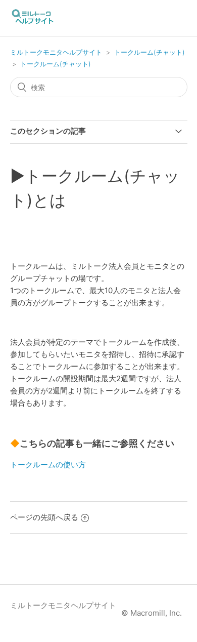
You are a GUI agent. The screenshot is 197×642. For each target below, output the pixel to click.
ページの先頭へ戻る (44, 517)
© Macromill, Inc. (151, 613)
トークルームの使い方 (48, 464)
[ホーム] (33, 23)
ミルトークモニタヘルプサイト (56, 52)
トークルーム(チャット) (149, 52)
